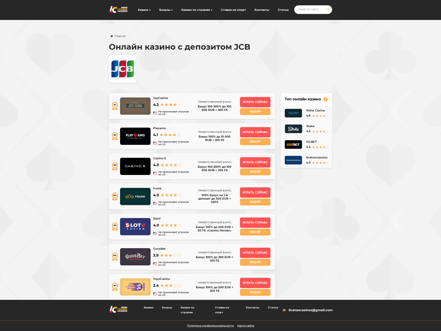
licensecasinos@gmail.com (310, 310)
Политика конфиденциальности (210, 325)
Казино (143, 10)
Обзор (255, 111)
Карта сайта (245, 325)
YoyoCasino (161, 279)
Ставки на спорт (233, 10)
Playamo (159, 128)
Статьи (283, 10)
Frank (157, 188)
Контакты (262, 10)
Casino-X (159, 158)
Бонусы (164, 10)
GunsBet (159, 248)
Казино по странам (195, 10)
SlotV (157, 218)
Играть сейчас (255, 102)
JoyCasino (160, 98)
